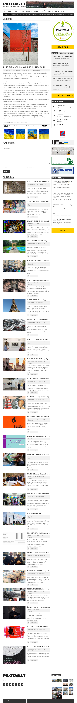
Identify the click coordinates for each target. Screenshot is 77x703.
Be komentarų (17, 70)
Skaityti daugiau (34, 197)
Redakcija (15, 701)
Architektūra (7, 11)
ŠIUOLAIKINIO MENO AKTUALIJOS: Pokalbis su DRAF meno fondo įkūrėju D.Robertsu (38, 607)
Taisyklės (69, 701)
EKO (16, 11)
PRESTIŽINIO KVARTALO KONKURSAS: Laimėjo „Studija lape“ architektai (63, 181)
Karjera (53, 701)
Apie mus (22, 701)
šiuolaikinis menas (32, 125)
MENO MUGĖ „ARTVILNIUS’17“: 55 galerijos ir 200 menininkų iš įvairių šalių (38, 571)
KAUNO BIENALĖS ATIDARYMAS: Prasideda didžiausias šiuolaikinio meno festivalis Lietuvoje (38, 260)
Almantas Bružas (36, 70)
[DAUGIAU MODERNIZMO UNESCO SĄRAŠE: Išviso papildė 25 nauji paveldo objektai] (71, 689)
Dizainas (28, 11)
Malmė (26, 125)
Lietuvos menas (21, 125)
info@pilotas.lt (60, 121)
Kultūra (44, 11)
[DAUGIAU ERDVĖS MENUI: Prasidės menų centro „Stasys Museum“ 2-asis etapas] (59, 680)
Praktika (36, 11)
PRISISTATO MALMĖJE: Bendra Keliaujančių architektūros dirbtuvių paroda (38, 241)
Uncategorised (7, 19)
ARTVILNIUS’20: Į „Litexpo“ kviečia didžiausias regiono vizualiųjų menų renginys (38, 339)
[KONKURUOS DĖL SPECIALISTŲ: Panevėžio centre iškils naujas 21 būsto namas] (65, 689)
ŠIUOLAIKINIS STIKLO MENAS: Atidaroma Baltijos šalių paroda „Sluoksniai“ (38, 182)
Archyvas (61, 701)
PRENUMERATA (61, 105)
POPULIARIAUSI (62, 53)
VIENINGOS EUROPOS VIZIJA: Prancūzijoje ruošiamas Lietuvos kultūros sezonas (38, 300)
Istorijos (50, 11)
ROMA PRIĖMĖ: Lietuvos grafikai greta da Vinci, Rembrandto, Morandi (38, 474)
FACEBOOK (60, 115)
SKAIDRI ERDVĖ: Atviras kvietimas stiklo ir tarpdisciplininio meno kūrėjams (38, 436)
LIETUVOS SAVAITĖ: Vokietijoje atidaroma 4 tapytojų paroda (38, 397)
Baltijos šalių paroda (12, 125)
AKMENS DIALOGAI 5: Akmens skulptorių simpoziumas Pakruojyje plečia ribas (24, 14)
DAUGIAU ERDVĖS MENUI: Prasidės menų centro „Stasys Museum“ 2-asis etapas (63, 86)
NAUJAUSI (54, 53)
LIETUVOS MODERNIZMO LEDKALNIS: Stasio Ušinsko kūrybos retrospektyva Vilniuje (38, 221)
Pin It (39, 125)
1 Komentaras (41, 282)
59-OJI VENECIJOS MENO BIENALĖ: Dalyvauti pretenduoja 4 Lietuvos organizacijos (38, 359)
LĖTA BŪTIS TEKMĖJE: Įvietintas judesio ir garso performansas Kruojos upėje (63, 78)
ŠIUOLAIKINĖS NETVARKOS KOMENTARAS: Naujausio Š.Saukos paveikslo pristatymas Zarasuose (38, 201)
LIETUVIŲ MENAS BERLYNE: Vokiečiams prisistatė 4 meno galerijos (38, 379)
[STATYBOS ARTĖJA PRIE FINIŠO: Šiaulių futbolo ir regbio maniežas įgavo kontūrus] (59, 689)
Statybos (21, 11)
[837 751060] (16, 684)
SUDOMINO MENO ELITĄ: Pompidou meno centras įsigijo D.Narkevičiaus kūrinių (38, 319)
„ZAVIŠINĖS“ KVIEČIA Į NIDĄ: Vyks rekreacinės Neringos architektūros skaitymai (63, 56)
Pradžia (7, 701)
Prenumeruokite (44, 701)
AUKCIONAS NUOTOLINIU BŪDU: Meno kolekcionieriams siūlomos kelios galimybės (38, 416)
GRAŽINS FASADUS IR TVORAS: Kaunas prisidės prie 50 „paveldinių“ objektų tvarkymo (63, 205)
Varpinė (57, 11)
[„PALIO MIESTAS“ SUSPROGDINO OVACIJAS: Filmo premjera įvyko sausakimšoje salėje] (59, 697)
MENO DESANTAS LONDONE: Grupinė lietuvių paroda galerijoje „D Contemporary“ (38, 589)
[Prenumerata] (4, 684)
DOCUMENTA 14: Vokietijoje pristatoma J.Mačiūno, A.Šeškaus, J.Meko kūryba (38, 553)
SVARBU (59, 110)
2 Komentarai (41, 516)
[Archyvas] (19, 684)
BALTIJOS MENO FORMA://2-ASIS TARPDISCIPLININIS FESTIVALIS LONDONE (38, 627)
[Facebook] (7, 684)
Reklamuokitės (32, 701)
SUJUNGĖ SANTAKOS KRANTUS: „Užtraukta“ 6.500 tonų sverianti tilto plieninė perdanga (63, 64)
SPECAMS (70, 53)
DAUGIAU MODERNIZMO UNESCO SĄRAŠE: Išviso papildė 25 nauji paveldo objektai (63, 219)
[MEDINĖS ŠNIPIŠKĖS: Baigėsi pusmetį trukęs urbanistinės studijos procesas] (65, 693)
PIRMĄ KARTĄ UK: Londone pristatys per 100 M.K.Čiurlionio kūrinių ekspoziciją (38, 280)
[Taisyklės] (22, 684)
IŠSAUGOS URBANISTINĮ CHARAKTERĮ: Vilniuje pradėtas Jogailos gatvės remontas (63, 212)
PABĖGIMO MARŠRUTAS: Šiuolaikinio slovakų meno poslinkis (38, 533)
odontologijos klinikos (65, 208)
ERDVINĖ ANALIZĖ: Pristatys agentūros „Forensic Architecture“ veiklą (38, 454)
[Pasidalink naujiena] (10, 684)
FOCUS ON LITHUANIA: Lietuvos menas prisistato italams (38, 494)
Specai (62, 11)
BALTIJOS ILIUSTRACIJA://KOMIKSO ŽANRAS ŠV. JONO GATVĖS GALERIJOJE (38, 646)
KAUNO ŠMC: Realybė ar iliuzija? (34, 513)
